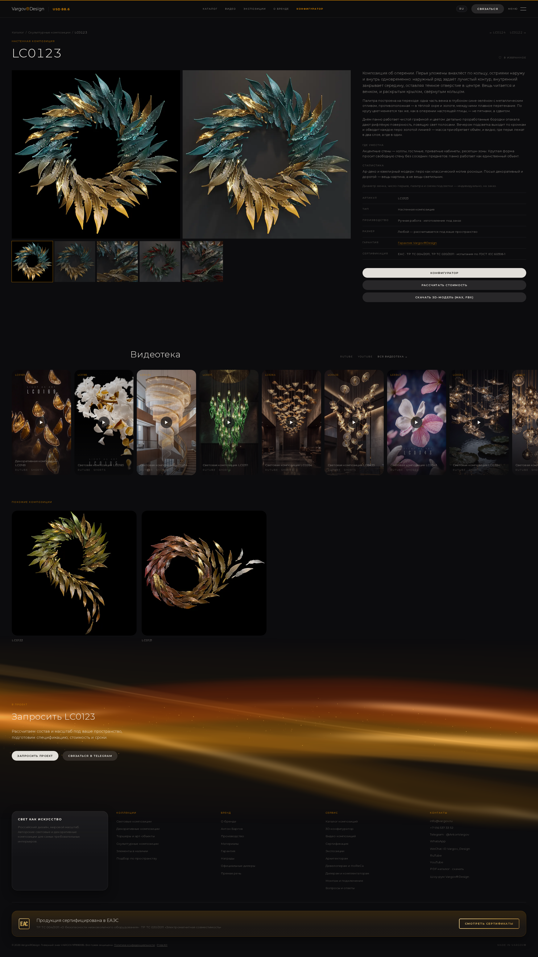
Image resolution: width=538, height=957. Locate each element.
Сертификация (337, 844)
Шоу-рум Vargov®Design (449, 877)
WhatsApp (438, 841)
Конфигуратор (310, 8)
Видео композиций (341, 836)
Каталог (210, 8)
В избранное (512, 57)
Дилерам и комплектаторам (347, 873)
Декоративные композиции (138, 829)
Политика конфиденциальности (134, 944)
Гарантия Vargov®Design (417, 243)
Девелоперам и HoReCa (345, 866)
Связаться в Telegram (90, 755)
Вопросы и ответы (340, 888)
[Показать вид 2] (74, 261)
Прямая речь (231, 873)
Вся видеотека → (393, 356)
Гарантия (228, 851)
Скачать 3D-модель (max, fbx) (444, 297)
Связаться (487, 9)
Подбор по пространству (136, 858)
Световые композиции (134, 821)
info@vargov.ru (441, 821)
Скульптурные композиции (49, 32)
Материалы (230, 844)
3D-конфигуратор (339, 829)
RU (461, 8)
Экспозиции (255, 8)
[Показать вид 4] (160, 261)
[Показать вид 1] (32, 261)
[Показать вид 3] (117, 261)
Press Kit (162, 944)
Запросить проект (35, 755)
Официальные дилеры (238, 866)
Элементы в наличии (132, 851)
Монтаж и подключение (344, 881)
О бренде (281, 8)
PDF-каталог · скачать (447, 869)
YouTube (365, 356)
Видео (230, 8)
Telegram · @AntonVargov (449, 834)
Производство (232, 836)
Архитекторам (337, 858)
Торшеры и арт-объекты (135, 836)
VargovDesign (28, 8)
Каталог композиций (342, 821)
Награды (227, 858)
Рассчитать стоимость (444, 285)
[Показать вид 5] (202, 261)
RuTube (346, 356)
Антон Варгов (232, 829)
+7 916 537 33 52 (441, 828)
